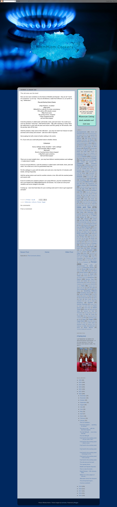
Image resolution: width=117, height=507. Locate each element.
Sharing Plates (80, 282)
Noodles (93, 238)
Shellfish (88, 282)
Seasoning (92, 280)
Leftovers (34, 202)
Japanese (83, 215)
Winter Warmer (88, 327)
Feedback (94, 190)
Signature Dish (91, 285)
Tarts (93, 311)
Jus (89, 215)
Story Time (87, 300)
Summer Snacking (82, 304)
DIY (92, 176)
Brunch (87, 150)
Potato (86, 256)
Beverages (89, 144)
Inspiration (79, 214)
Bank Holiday (92, 141)
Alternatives (79, 133)
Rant (80, 262)
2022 (80, 389)
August (82, 404)
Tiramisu (81, 314)
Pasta (78, 246)
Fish (81, 192)
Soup (95, 292)
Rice (83, 270)
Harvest (83, 205)
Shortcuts (93, 284)
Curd (78, 173)
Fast (78, 188)
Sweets (86, 309)
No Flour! (86, 238)
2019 (80, 486)
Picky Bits (79, 251)
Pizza (84, 253)
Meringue (95, 228)
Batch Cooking (80, 143)
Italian (92, 214)
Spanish (81, 294)
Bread (86, 148)
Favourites (86, 190)
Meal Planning (86, 227)
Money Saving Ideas (82, 233)
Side (78, 285)
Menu (88, 228)
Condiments (92, 168)
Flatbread (93, 192)
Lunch (84, 223)
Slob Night (92, 287)
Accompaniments (81, 132)
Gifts (78, 202)
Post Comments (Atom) (34, 255)
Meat (96, 227)
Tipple (95, 312)
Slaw (86, 287)
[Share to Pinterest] (46, 200)
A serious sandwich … (86, 483)
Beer (95, 143)
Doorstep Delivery (80, 178)
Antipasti (80, 135)
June (81, 409)
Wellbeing (79, 326)
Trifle (84, 316)
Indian (81, 212)
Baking (92, 140)
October (82, 400)
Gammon (79, 200)
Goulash (95, 202)
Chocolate (94, 160)
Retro (78, 269)
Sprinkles (84, 296)
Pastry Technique (92, 248)
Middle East (87, 232)
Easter (91, 180)
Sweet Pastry (88, 306)
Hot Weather (94, 209)
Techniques (79, 312)
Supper (80, 306)
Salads (92, 274)
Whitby (85, 326)
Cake (85, 151)
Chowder (91, 161)
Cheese (84, 156)
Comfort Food (86, 167)
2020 (80, 393)
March (82, 416)
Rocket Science (83, 272)
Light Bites (94, 220)
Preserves (88, 258)
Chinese (87, 160)
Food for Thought (88, 193)
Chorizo (83, 161)
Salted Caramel (93, 275)
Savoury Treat (90, 279)
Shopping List (80, 284)
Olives (83, 241)
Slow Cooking (80, 289)
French (85, 197)
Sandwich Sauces (82, 277)
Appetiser (92, 135)
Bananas (85, 141)
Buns (94, 150)
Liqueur (93, 222)
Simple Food (79, 287)
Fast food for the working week (88, 460)
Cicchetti (87, 165)
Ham (78, 205)
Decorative (91, 173)
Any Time (86, 135)
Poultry (93, 256)
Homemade (85, 209)
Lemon (95, 218)
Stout (93, 301)
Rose (80, 274)
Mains (80, 225)
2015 (80, 495)
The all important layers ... (87, 480)
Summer (90, 302)
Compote (84, 168)
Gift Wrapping (91, 200)
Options (88, 243)
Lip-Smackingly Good (84, 222)
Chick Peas (87, 158)
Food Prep (85, 195)
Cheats (78, 156)
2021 (80, 391)
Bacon (85, 140)
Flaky (87, 192)
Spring (78, 296)
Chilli (81, 160)
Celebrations (80, 154)
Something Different (90, 291)
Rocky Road (94, 272)
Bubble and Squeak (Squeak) (88, 466)
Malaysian (85, 225)
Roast (95, 270)
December (83, 395)
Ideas (95, 210)
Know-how (92, 217)
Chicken (94, 158)
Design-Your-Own (89, 175)
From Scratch (92, 196)
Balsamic (79, 141)
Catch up (85, 153)
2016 (80, 493)
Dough (87, 178)
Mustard (90, 235)
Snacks (89, 289)
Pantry (93, 245)
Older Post (69, 252)
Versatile (78, 322)
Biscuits (95, 145)
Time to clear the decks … (87, 469)
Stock (80, 299)
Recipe (39, 202)
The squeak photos (85, 464)
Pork (92, 255)
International (86, 213)
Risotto (89, 270)
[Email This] (39, 200)
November (83, 398)
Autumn (79, 138)
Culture (93, 171)
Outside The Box (84, 245)
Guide (93, 203)
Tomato (93, 314)
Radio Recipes (93, 260)
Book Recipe (88, 146)
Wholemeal (92, 326)
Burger (78, 151)
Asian (85, 136)
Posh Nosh (79, 256)
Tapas (78, 311)
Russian (85, 274)
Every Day (82, 187)
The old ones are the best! (87, 462)
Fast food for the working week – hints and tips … (88, 457)
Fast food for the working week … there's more (88, 442)
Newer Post (24, 252)
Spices (87, 294)
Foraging (93, 195)
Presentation (80, 258)
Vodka (84, 322)
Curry (83, 173)
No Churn (79, 238)
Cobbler (79, 167)
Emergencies (91, 183)
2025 (80, 382)
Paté (81, 250)
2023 (80, 387)
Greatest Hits (87, 203)
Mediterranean (82, 228)
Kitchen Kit (83, 217)
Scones (78, 281)
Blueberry (81, 146)
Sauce (79, 279)
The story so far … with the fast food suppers (87, 429)
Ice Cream (88, 210)
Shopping (93, 282)
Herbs (93, 205)
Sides (83, 286)
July (81, 407)
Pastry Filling (80, 248)
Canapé (92, 151)
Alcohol (92, 132)
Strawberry (80, 302)
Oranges (94, 243)
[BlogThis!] (41, 200)
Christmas (80, 163)
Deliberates (28, 202)
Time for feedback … (85, 422)
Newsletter (93, 236)
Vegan (84, 319)
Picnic (85, 251)
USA (84, 317)
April (81, 413)
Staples (90, 296)
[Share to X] (43, 200)
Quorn (86, 259)
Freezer (79, 197)
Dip (88, 176)
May (81, 411)
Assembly (93, 136)
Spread (93, 294)
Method (80, 230)
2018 (80, 488)
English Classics (81, 185)
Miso (93, 232)
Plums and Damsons (82, 255)
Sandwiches (91, 277)
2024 (80, 384)
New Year (84, 236)
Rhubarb (91, 269)
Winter (78, 327)
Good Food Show (86, 202)
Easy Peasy (79, 181)
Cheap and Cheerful (91, 154)
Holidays (79, 209)
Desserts (79, 176)
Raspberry (85, 262)
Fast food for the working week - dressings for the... (88, 453)
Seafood (85, 281)
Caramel (78, 153)
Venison (89, 321)
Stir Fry (95, 297)
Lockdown (79, 223)
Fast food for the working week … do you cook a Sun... (88, 438)
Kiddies (95, 215)
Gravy (80, 203)
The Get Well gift (84, 435)
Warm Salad (91, 322)
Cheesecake (94, 156)
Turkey (88, 316)
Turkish (93, 316)
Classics (93, 165)
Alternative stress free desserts (88, 478)
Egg (78, 183)
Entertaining (93, 185)
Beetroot (81, 145)
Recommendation (81, 266)
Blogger (76, 502)
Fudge (85, 198)
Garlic (84, 200)
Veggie (43, 202)
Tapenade (86, 311)
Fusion (92, 198)
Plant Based (92, 253)
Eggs (83, 183)
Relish (91, 266)
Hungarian (81, 210)
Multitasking (94, 233)
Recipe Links (88, 264)
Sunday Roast (93, 304)
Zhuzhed (88, 329)
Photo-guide (89, 250)
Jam (78, 215)
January (82, 420)
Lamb (78, 218)
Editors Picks (89, 181)
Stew (90, 297)
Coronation (79, 170)
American (86, 133)
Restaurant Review (88, 267)
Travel (78, 316)
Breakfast (93, 148)
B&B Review (88, 138)
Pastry (92, 246)
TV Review (79, 317)
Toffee (86, 314)
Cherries (81, 158)
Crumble (87, 171)
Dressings (94, 178)
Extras (88, 187)
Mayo (78, 227)
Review (84, 269)
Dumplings (83, 180)
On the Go (89, 241)
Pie (91, 251)
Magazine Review (92, 223)
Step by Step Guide (82, 297)
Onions (83, 243)
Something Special (86, 292)
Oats (89, 240)
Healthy (88, 205)
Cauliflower (92, 153)
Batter (86, 143)
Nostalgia (79, 240)
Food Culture (79, 193)
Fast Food (85, 188)
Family (93, 187)
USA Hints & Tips (93, 317)
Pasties (85, 246)
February (82, 418)
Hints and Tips (84, 207)
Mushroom (82, 235)
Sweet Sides (87, 307)
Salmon (86, 275)
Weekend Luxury (81, 324)
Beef (90, 143)
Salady (79, 275)
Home (47, 252)
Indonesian (90, 212)
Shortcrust (86, 284)
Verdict (93, 321)
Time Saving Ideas (88, 312)
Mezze (86, 230)
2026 (80, 380)
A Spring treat (81, 336)
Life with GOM (84, 220)
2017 (80, 491)
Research (79, 267)
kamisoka (64, 502)
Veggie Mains (80, 321)
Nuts (84, 240)
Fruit (78, 198)
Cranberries (87, 170)
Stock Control (88, 299)
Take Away (92, 309)
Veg (79, 319)
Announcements (93, 133)
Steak (95, 296)
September (83, 402)
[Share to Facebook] (44, 200)
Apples (79, 136)
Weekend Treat (91, 324)
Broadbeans (79, 150)
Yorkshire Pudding (80, 329)
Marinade (92, 225)
